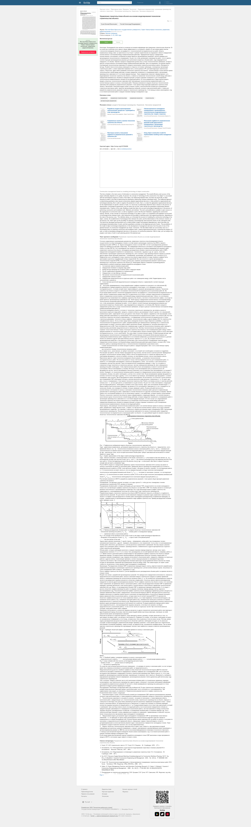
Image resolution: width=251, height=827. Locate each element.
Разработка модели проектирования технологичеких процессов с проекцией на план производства (121, 110)
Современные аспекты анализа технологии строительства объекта (121, 121)
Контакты (84, 796)
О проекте (84, 789)
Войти (167, 2)
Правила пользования (87, 794)
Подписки (140, 2)
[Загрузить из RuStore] (162, 814)
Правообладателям (87, 791)
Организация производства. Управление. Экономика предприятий (134, 11)
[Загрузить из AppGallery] (167, 814)
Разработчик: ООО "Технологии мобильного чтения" (96, 807)
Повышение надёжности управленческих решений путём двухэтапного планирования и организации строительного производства (157, 123)
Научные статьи (104, 9)
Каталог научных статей (130, 789)
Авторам (104, 794)
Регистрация (169, 3)
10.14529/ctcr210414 (125, 149)
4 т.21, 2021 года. (116, 35)
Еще (101, 774)
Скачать (118, 42)
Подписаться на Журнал (88, 52)
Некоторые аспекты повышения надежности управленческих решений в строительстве (120, 134)
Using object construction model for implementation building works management (157, 133)
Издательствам (106, 789)
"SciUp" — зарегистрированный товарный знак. (104, 816)
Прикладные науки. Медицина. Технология (123, 9)
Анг (171, 21)
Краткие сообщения (111, 33)
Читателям (105, 796)
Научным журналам (108, 791)
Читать (106, 42)
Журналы (125, 791)
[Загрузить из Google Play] (157, 814)
